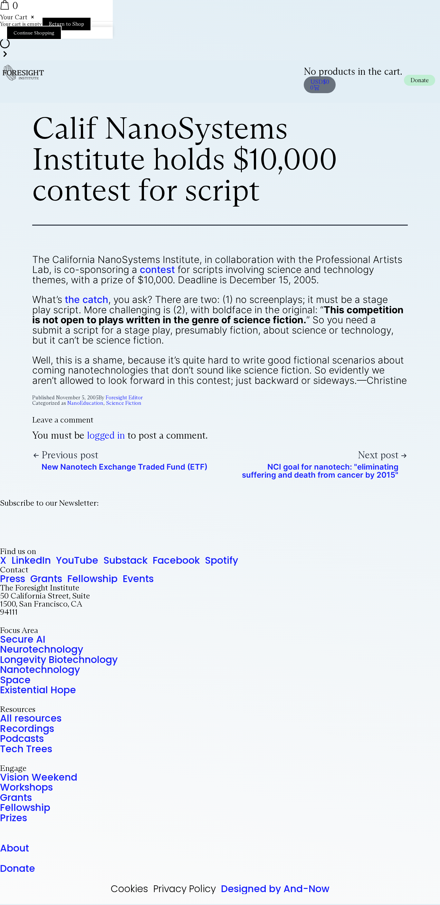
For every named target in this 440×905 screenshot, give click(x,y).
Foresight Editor (124, 397)
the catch (86, 299)
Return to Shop (66, 24)
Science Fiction (123, 403)
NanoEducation (85, 403)
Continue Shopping (34, 33)
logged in (106, 435)
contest (157, 269)
